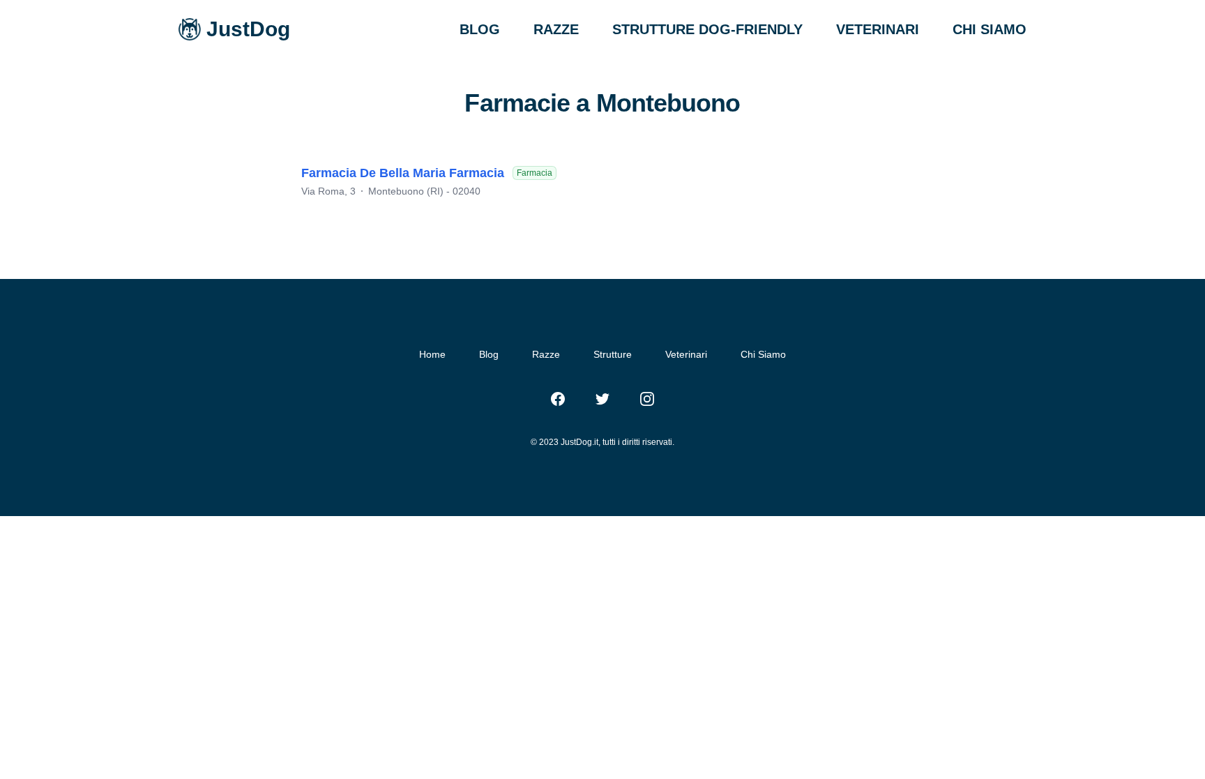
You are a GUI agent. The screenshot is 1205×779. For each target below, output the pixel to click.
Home (432, 354)
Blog (489, 354)
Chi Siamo (763, 354)
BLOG (480, 29)
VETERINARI (877, 29)
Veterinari (686, 354)
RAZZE (556, 29)
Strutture (612, 354)
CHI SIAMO (989, 29)
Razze (546, 354)
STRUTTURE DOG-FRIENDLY (707, 29)
